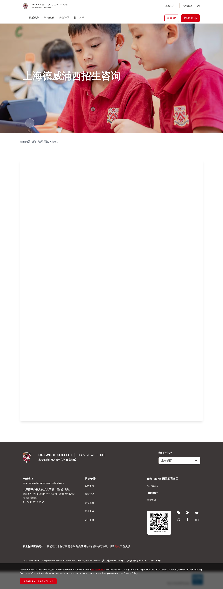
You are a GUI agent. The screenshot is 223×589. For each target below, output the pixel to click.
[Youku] (187, 513)
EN (198, 5)
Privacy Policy (98, 569)
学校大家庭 (153, 485)
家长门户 (170, 5)
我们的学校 (165, 452)
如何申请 (89, 485)
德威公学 (151, 500)
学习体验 (49, 17)
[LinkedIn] (197, 519)
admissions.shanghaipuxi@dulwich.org (43, 483)
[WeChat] (178, 513)
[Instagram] (178, 519)
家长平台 (89, 519)
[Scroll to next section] (29, 123)
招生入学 (79, 17)
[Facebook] (187, 519)
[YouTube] (197, 513)
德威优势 (34, 17)
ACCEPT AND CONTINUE (38, 581)
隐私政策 (89, 502)
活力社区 (64, 17)
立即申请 (188, 18)
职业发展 (89, 511)
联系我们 (89, 494)
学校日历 (188, 5)
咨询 (169, 18)
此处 (117, 546)
